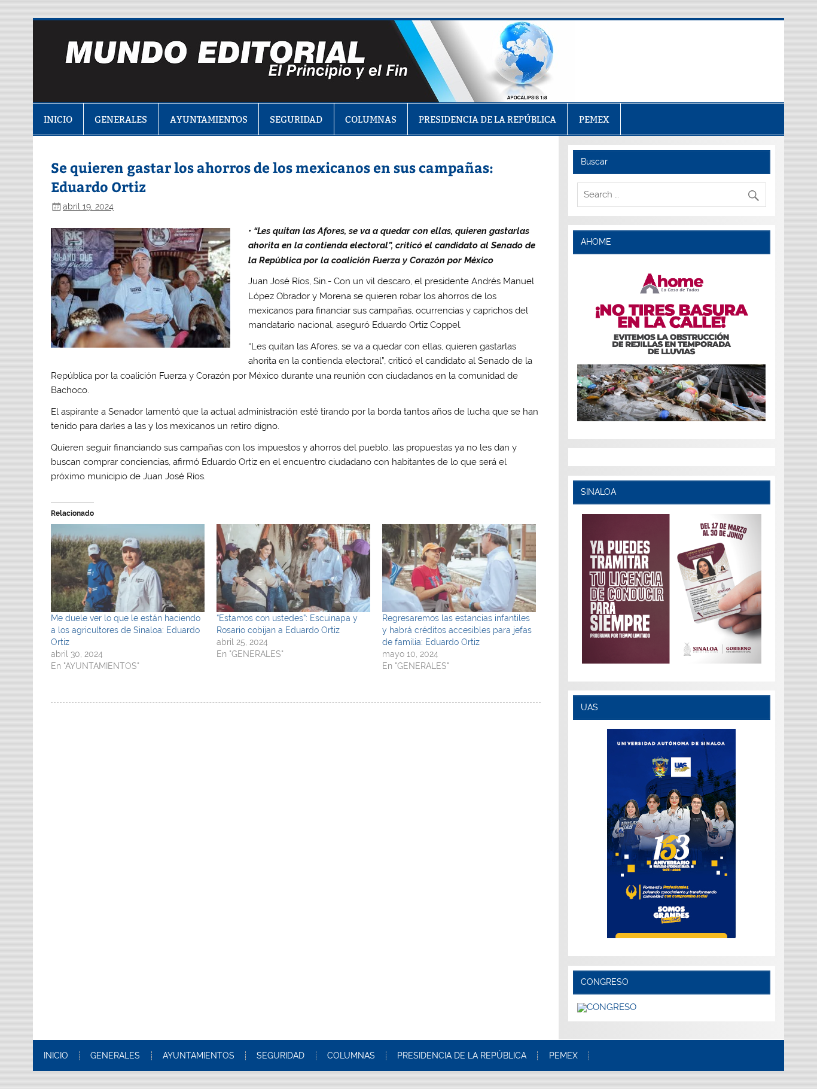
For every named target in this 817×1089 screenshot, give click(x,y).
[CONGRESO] (606, 1007)
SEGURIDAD (296, 119)
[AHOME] (671, 342)
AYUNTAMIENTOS (209, 119)
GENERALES (120, 119)
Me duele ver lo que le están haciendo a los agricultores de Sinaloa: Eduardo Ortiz (125, 630)
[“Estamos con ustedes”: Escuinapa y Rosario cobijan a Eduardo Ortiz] (293, 568)
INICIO (58, 119)
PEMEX (594, 119)
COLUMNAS (371, 119)
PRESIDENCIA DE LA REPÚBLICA (487, 119)
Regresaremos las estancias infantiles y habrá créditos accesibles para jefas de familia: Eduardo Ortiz (457, 630)
